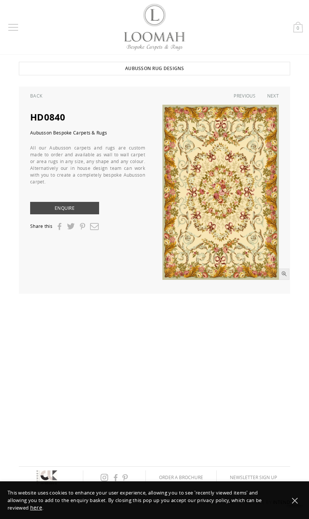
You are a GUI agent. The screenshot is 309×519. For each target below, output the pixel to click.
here (36, 507)
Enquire (65, 208)
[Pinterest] (82, 226)
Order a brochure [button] (181, 477)
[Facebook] (59, 226)
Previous (244, 96)
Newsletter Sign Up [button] (253, 477)
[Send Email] (94, 226)
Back (36, 96)
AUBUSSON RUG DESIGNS (154, 68)
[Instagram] (104, 477)
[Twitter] (71, 226)
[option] (220, 192)
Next (273, 96)
